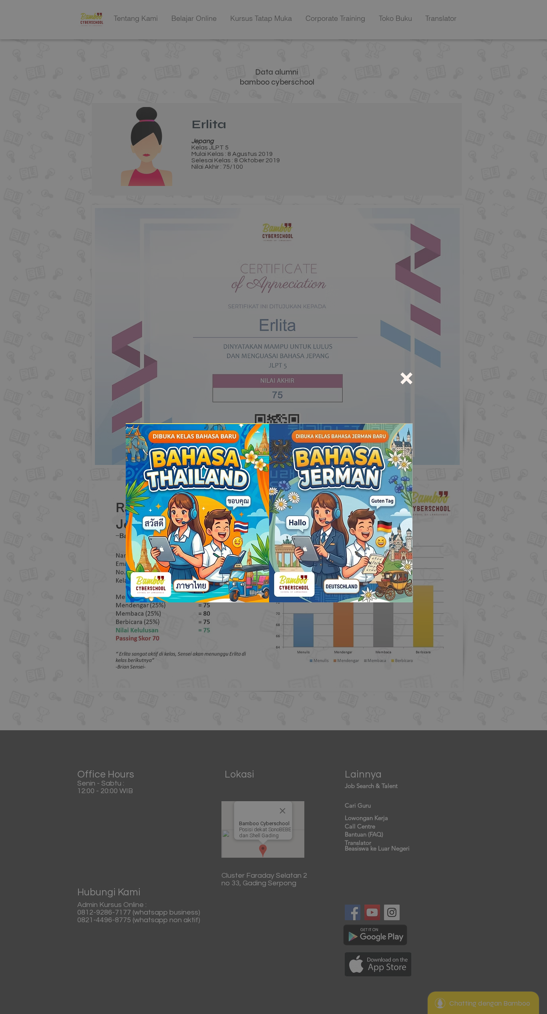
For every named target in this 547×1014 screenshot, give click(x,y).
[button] (406, 378)
